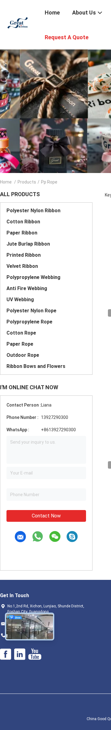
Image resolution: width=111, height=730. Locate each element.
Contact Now (46, 516)
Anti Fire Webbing (26, 288)
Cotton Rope (21, 333)
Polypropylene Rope (29, 322)
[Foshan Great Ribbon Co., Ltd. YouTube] (34, 654)
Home (6, 181)
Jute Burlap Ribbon (28, 244)
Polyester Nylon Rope (31, 311)
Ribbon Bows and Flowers (35, 366)
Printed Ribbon (23, 255)
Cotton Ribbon (23, 222)
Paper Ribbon (21, 233)
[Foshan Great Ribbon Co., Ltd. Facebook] (5, 654)
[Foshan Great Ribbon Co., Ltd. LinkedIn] (19, 654)
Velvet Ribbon (22, 266)
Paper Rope (19, 344)
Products (27, 181)
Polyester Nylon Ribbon (33, 210)
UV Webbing (20, 299)
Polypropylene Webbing (33, 277)
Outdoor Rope (22, 355)
